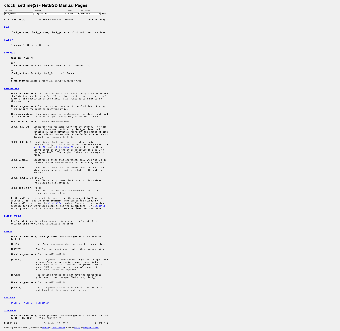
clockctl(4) (55, 203)
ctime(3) (16, 303)
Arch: (71, 11)
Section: (39, 11)
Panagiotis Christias (91, 328)
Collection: (86, 11)
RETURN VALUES (13, 216)
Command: (9, 11)
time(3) (28, 303)
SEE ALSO (9, 297)
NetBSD (45, 328)
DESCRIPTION (11, 88)
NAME (7, 27)
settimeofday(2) (63, 147)
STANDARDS (10, 310)
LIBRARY (9, 40)
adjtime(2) (40, 147)
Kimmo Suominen (58, 328)
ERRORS (8, 231)
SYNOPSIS (9, 52)
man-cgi (77, 328)
